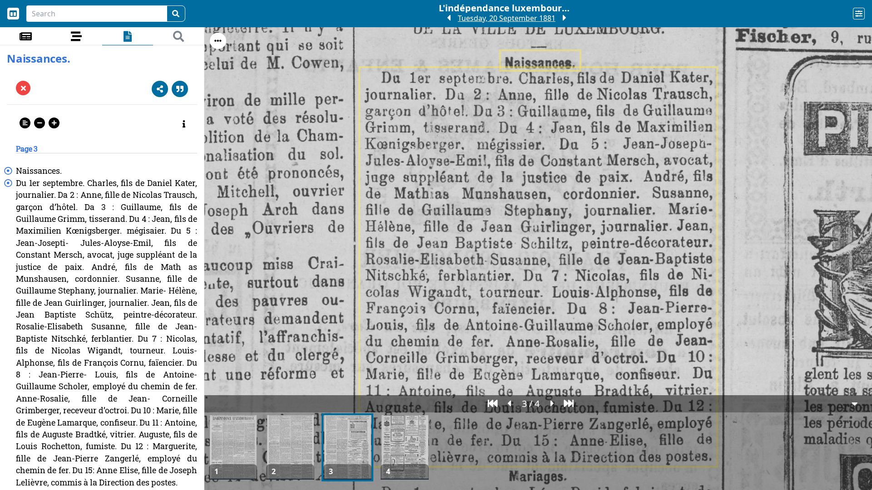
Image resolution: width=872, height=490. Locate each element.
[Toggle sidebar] (13, 14)
